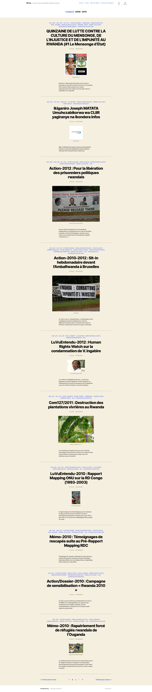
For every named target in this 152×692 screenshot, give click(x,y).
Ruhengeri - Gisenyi (83, 24)
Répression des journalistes (62, 251)
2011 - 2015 (66, 22)
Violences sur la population (85, 26)
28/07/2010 (80, 639)
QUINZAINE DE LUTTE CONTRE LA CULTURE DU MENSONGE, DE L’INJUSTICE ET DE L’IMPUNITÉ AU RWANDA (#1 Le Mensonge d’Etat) (76, 37)
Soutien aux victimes (72, 469)
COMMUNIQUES (86, 22)
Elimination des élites (97, 22)
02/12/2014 (80, 48)
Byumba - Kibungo (79, 396)
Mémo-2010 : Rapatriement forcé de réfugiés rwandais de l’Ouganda (76, 630)
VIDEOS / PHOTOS (67, 103)
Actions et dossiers (75, 22)
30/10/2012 (80, 355)
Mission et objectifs (95, 3)
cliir (73, 48)
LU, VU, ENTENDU (72, 101)
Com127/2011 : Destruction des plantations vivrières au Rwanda (76, 404)
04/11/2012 (80, 181)
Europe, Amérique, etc (66, 249)
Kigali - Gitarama (55, 24)
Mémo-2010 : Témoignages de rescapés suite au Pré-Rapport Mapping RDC (76, 541)
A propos (81, 3)
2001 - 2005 (52, 22)
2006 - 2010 (59, 22)
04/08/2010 (80, 594)
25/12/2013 (80, 121)
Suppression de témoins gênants (67, 26)
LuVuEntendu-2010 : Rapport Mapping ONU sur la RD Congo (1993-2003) (76, 478)
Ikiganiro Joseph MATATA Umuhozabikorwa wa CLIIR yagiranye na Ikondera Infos (76, 112)
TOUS (90, 163)
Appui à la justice (84, 161)
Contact (87, 3)
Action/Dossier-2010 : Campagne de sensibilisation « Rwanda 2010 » (76, 585)
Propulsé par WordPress (55, 688)
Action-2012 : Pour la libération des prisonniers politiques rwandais (76, 172)
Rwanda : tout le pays (95, 24)
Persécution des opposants (84, 101)
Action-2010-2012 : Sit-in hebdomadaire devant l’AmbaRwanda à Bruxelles (76, 262)
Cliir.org (28, 3)
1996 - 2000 (54, 467)
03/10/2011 (80, 411)
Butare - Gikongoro (67, 396)
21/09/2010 (80, 550)
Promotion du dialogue (59, 469)
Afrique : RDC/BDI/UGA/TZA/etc (83, 248)
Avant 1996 (63, 101)
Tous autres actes (93, 251)
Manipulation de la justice (69, 24)
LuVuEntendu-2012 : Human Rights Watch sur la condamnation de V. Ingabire (76, 346)
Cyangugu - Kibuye (98, 396)
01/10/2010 (80, 487)
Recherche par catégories (107, 3)
